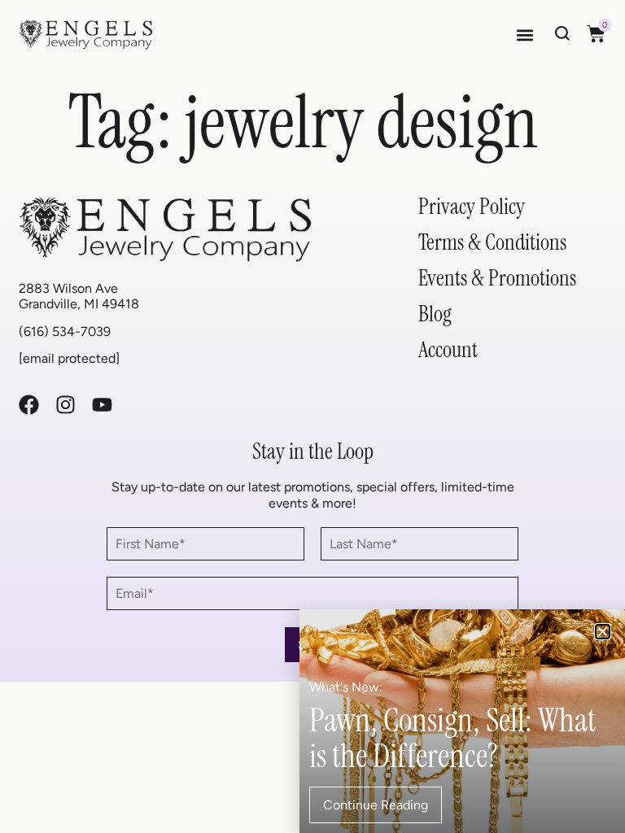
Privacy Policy (471, 206)
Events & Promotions (497, 278)
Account (448, 349)
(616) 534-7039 (65, 331)
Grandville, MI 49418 (79, 304)
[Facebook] (29, 405)
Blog (435, 313)
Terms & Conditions (492, 242)
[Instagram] (65, 405)
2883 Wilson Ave (68, 288)
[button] (525, 34)
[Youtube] (102, 405)
